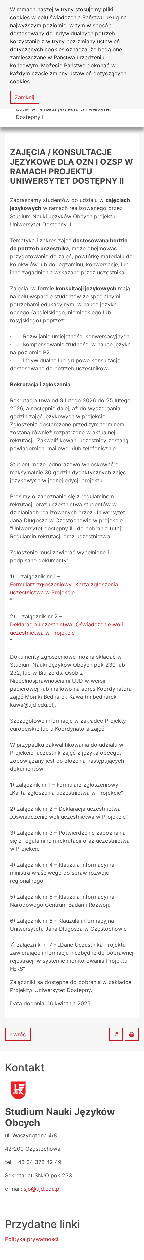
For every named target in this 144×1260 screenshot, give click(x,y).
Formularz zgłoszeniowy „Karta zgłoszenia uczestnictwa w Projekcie (64, 588)
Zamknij (24, 97)
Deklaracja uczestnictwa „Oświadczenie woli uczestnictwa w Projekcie (66, 628)
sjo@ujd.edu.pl (42, 1188)
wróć (19, 1034)
